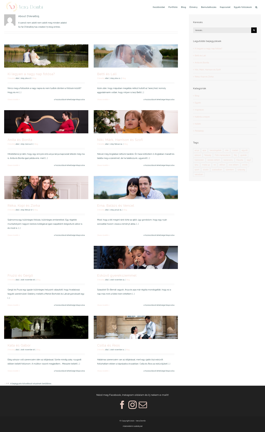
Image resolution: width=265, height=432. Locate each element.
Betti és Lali (107, 74)
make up (206, 165)
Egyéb (198, 102)
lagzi (249, 160)
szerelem (230, 169)
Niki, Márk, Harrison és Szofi (120, 140)
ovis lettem (234, 165)
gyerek (243, 155)
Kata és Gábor (19, 345)
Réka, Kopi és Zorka (24, 206)
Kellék (198, 124)
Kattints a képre (133, 415)
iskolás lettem (213, 160)
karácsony (228, 160)
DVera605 (11, 78)
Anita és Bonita (20, 140)
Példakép (199, 131)
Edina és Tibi (18, 411)
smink (244, 165)
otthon (222, 165)
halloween (199, 160)
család (235, 150)
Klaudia (239, 160)
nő (215, 165)
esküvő (198, 155)
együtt (245, 150)
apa (204, 150)
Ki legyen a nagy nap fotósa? (31, 74)
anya (197, 150)
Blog (34, 78)
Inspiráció (199, 110)
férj (235, 155)
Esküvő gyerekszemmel (117, 275)
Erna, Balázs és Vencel (115, 206)
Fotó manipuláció (222, 155)
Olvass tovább (13, 100)
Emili (101, 411)
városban (199, 174)
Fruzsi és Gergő (20, 275)
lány (196, 165)
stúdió (205, 169)
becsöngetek (215, 150)
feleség (207, 155)
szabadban (217, 169)
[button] (256, 7)
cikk (226, 150)
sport (197, 169)
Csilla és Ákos (108, 345)
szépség (241, 169)
